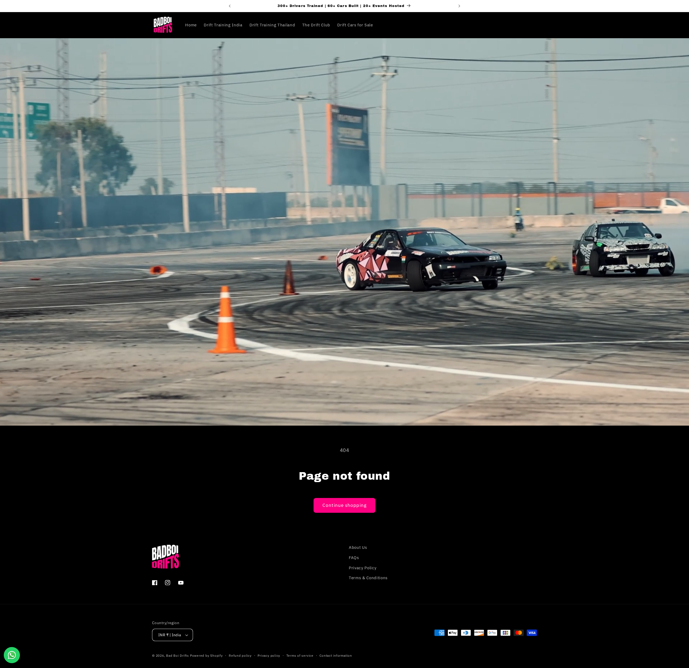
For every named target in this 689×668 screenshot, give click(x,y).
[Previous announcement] (229, 6)
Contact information (335, 655)
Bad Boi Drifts (177, 655)
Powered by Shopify (206, 655)
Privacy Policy (362, 567)
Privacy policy (269, 655)
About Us (358, 547)
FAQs (354, 557)
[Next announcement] (459, 6)
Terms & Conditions (368, 577)
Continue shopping (344, 505)
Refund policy (240, 655)
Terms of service (300, 655)
